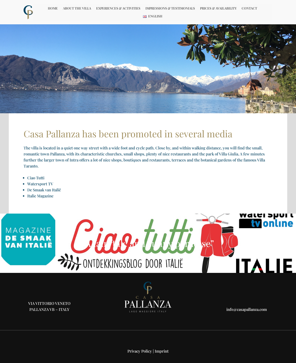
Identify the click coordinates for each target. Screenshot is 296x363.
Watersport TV (40, 183)
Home (53, 8)
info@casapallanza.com (246, 309)
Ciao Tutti (35, 177)
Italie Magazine (40, 195)
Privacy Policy (139, 351)
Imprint (162, 351)
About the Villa (77, 8)
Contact (249, 8)
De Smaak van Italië (44, 189)
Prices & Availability (218, 8)
